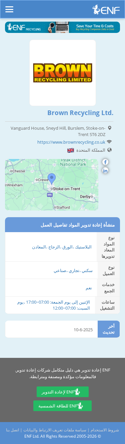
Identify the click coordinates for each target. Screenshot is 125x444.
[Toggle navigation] (9, 6)
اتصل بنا (12, 430)
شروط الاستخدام (105, 430)
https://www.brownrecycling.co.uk (71, 142)
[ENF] (106, 11)
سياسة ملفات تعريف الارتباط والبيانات (54, 430)
